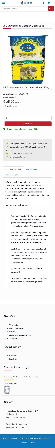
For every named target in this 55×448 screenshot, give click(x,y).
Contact (12, 356)
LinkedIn (32, 442)
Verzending (14, 325)
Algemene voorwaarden (20, 335)
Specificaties (31, 169)
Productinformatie (13, 169)
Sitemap (13, 338)
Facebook (23, 442)
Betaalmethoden (16, 328)
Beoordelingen (11, 175)
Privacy (12, 332)
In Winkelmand (27, 124)
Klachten (13, 359)
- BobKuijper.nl (24, 438)
